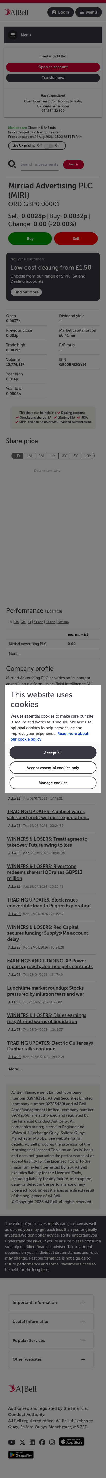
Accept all (53, 752)
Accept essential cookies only (52, 767)
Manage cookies (53, 782)
